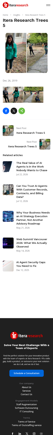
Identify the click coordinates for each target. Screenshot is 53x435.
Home (5, 15)
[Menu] (48, 5)
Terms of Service (26, 421)
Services (26, 390)
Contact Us (26, 394)
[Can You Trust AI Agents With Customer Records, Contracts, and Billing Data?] (26, 195)
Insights (16, 15)
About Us (26, 387)
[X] (14, 111)
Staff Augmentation (26, 404)
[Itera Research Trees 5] (26, 130)
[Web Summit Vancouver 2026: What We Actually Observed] (26, 247)
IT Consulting (27, 411)
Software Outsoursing (26, 407)
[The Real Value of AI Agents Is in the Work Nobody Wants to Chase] (26, 170)
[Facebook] (6, 111)
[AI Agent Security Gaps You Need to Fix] (26, 268)
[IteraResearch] (15, 5)
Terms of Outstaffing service (26, 425)
